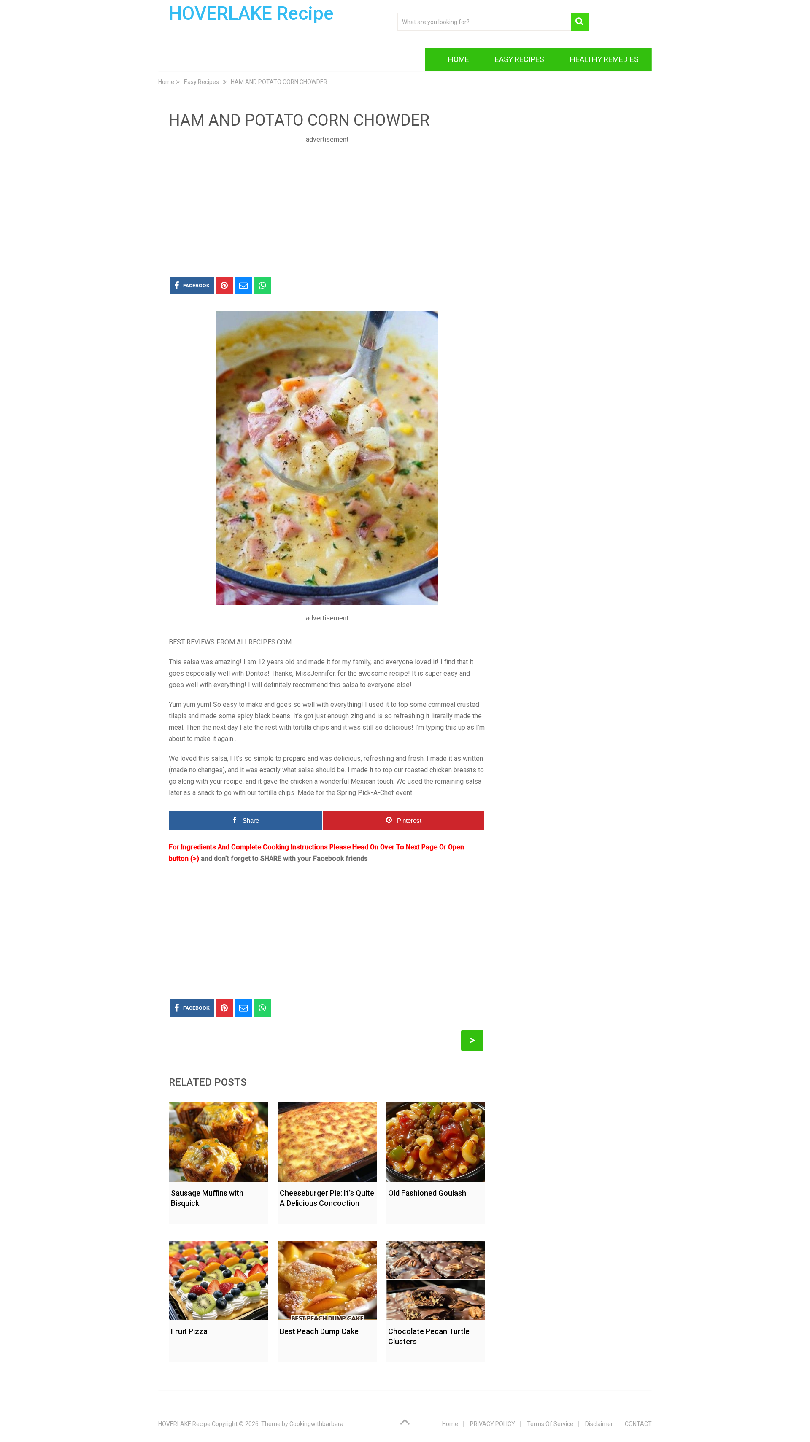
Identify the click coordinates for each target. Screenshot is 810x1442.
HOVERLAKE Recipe (251, 13)
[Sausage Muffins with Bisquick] (218, 1140)
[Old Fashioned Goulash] (435, 1140)
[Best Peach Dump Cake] (327, 1279)
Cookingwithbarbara (316, 1423)
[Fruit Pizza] (218, 1279)
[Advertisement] (327, 204)
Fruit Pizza (189, 1331)
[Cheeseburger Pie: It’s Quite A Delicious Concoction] (327, 1140)
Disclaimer (599, 1423)
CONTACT (638, 1423)
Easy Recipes (519, 59)
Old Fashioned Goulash (427, 1193)
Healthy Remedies (604, 59)
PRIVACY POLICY (492, 1423)
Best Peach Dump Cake (319, 1331)
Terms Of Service (550, 1423)
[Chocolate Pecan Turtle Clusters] (435, 1279)
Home (458, 59)
